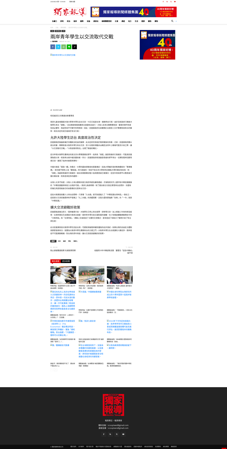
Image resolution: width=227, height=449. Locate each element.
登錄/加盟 (72, 1)
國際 (81, 21)
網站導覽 (166, 447)
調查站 (95, 21)
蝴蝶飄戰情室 (107, 21)
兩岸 (75, 21)
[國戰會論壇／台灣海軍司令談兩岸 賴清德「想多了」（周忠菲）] (63, 328)
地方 (129, 21)
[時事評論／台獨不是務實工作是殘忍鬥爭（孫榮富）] (91, 299)
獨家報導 (54, 41)
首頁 (51, 28)
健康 (143, 21)
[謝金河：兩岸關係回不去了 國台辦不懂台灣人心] (63, 353)
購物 (156, 21)
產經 (123, 21)
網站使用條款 (148, 447)
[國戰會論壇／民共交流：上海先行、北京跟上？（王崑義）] (63, 301)
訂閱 (63, 31)
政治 (68, 21)
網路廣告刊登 (118, 447)
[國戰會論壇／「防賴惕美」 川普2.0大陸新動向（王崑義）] (120, 299)
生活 (136, 21)
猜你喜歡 (55, 261)
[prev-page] (51, 369)
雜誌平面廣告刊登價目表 (103, 447)
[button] (173, 21)
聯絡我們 (174, 447)
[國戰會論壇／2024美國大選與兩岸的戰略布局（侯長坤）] (120, 328)
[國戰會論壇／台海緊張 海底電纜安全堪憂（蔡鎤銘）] (91, 353)
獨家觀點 (63, 28)
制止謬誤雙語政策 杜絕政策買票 (63, 250)
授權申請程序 (138, 447)
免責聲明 (158, 447)
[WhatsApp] (63, 46)
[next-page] (55, 369)
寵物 (149, 21)
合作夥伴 (81, 447)
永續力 (54, 21)
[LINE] (69, 46)
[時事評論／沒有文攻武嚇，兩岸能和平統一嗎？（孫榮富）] (91, 275)
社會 (116, 21)
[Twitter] (171, 1)
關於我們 (73, 447)
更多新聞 (66, 261)
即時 (62, 21)
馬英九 (75, 241)
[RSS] (167, 1)
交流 (59, 241)
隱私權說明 (127, 447)
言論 (88, 21)
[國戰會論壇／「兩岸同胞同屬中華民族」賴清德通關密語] (120, 353)
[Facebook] (163, 1)
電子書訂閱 (89, 447)
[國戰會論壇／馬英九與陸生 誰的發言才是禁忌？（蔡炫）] (120, 275)
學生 (69, 241)
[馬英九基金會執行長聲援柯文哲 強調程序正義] (91, 328)
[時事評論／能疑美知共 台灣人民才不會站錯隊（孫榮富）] (63, 275)
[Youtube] (175, 1)
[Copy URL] (74, 46)
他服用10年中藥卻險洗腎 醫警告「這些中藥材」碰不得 (113, 251)
